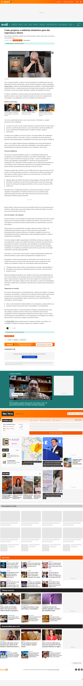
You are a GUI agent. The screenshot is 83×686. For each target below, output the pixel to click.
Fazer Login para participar (29, 357)
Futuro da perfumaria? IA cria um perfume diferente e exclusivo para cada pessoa (35, 618)
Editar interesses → (78, 420)
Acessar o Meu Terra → (20, 413)
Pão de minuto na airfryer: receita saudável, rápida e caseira (29, 644)
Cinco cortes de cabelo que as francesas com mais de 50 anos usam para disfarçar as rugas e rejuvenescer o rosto (51, 644)
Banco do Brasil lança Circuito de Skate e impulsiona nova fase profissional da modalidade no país (34, 654)
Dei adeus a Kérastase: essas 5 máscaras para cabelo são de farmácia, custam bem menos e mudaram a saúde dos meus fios (10, 644)
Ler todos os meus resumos (55, 433)
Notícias (11, 401)
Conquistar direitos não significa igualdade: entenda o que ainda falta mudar (51, 608)
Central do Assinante (68, 1)
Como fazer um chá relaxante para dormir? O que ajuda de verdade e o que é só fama (56, 618)
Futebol (29, 561)
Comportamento (11, 615)
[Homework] (7, 328)
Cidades (29, 570)
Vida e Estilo (22, 339)
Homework (15, 339)
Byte (7, 561)
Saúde (9, 339)
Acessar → (18, 450)
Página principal (7, 2)
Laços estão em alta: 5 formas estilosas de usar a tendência (14, 618)
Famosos (50, 561)
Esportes (31, 651)
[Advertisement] (73, 618)
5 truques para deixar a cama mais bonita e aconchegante (30, 608)
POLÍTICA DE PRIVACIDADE (53, 669)
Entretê (50, 570)
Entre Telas (9, 580)
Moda (1, 605)
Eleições (29, 580)
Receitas (22, 641)
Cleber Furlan (8, 86)
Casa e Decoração (24, 605)
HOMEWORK (10, 321)
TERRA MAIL (59, 1)
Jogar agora (14, 443)
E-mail (77, 1)
